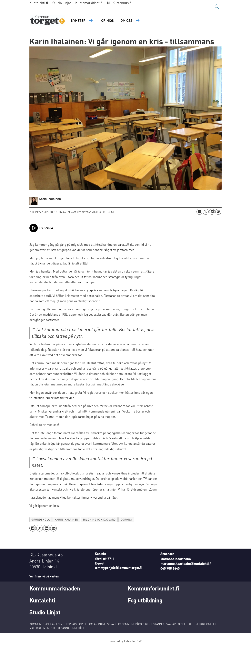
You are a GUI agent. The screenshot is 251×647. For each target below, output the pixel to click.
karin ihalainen (66, 519)
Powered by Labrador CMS (125, 641)
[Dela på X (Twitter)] (206, 212)
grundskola (40, 519)
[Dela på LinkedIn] (212, 212)
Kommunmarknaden (54, 588)
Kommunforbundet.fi (153, 588)
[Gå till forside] (47, 20)
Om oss (126, 20)
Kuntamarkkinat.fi (89, 3)
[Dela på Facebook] (199, 212)
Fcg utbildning (145, 600)
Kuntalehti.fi (38, 3)
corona (126, 519)
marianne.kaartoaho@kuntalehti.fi (186, 563)
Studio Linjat (61, 3)
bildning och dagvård (99, 519)
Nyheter (78, 20)
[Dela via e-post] (218, 212)
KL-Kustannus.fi (119, 3)
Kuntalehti (42, 600)
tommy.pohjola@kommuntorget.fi (118, 567)
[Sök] (217, 7)
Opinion (107, 20)
